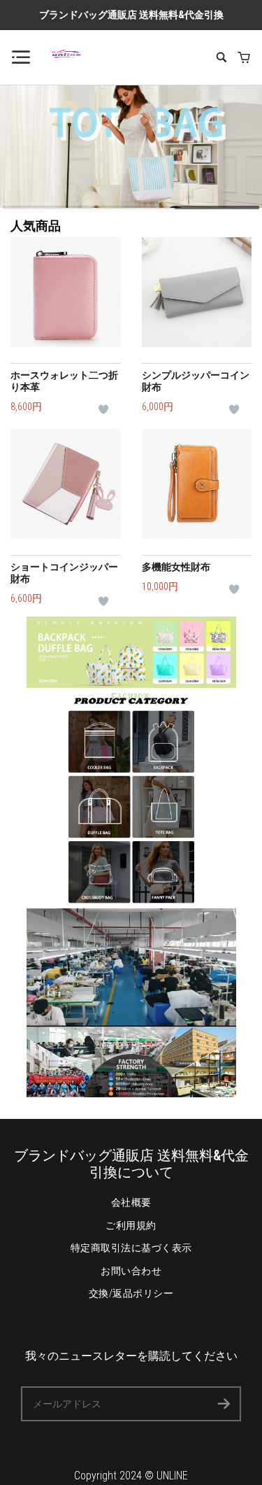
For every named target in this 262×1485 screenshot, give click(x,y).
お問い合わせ (131, 1270)
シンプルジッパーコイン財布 (195, 381)
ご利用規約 (131, 1225)
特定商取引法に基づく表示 (131, 1247)
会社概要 (131, 1202)
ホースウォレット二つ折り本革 (64, 381)
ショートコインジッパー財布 (64, 572)
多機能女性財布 (176, 566)
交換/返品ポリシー (131, 1293)
